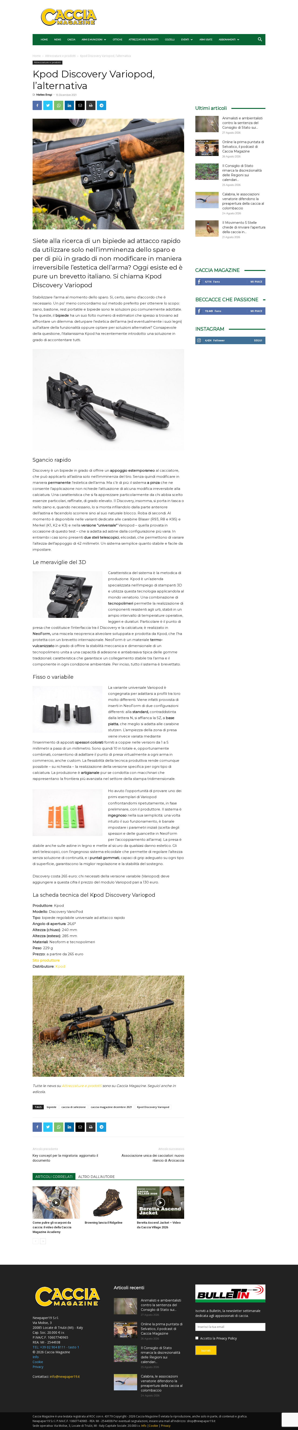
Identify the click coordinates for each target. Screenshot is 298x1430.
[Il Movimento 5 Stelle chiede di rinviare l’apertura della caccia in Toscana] (207, 228)
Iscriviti (206, 1350)
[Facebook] (37, 105)
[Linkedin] (69, 105)
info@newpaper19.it (65, 1376)
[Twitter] (48, 105)
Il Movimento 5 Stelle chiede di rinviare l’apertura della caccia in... (243, 227)
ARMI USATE (206, 39)
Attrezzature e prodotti (144, 39)
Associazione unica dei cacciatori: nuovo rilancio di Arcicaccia (153, 1158)
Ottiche (117, 39)
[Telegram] (101, 105)
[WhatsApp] (58, 105)
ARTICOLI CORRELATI (54, 1177)
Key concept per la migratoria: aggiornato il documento (65, 1158)
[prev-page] (35, 1241)
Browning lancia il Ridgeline (103, 1222)
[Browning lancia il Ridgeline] (108, 1202)
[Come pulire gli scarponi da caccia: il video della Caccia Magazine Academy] (56, 1202)
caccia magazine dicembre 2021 (111, 1107)
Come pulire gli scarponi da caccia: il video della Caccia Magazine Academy (52, 1227)
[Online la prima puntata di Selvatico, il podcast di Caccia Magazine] (207, 148)
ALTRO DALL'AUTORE (96, 1177)
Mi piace (256, 281)
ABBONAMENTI (227, 39)
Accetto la (207, 1338)
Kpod (60, 966)
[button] (259, 40)
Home (44, 39)
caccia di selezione (73, 1107)
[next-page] (43, 1241)
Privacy (38, 1366)
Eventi (185, 39)
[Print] (90, 105)
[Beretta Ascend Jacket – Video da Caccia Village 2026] (160, 1202)
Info (36, 1357)
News (57, 39)
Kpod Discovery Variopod (153, 1107)
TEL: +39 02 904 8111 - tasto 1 (56, 1347)
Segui (258, 340)
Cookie (38, 1362)
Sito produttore (46, 960)
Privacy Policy (226, 1338)
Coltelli (170, 39)
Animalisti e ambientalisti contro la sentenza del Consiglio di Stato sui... (242, 123)
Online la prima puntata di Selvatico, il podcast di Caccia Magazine (243, 146)
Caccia (71, 39)
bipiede (51, 1107)
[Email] (80, 105)
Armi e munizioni (92, 39)
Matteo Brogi (44, 94)
